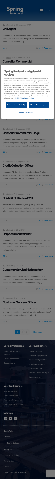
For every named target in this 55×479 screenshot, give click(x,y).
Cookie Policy (19, 98)
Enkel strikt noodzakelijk (16, 105)
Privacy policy (29, 98)
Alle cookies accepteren (39, 105)
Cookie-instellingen (26, 112)
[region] (27, 92)
